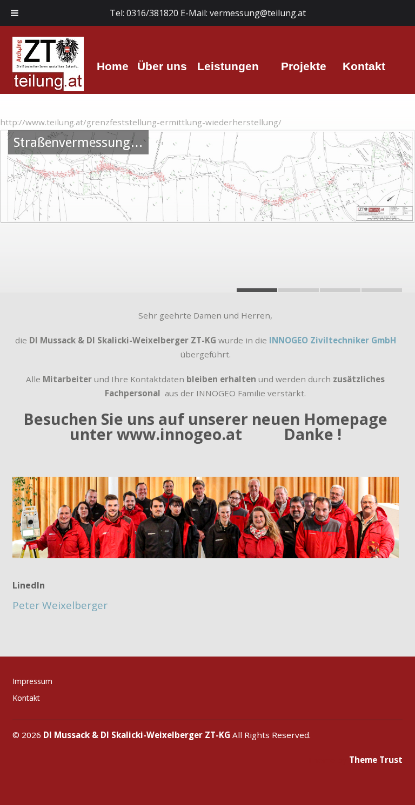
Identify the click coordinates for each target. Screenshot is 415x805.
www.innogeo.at (179, 434)
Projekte (303, 65)
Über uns (162, 65)
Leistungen (228, 65)
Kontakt (364, 65)
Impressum (32, 681)
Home (113, 66)
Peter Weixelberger (60, 605)
